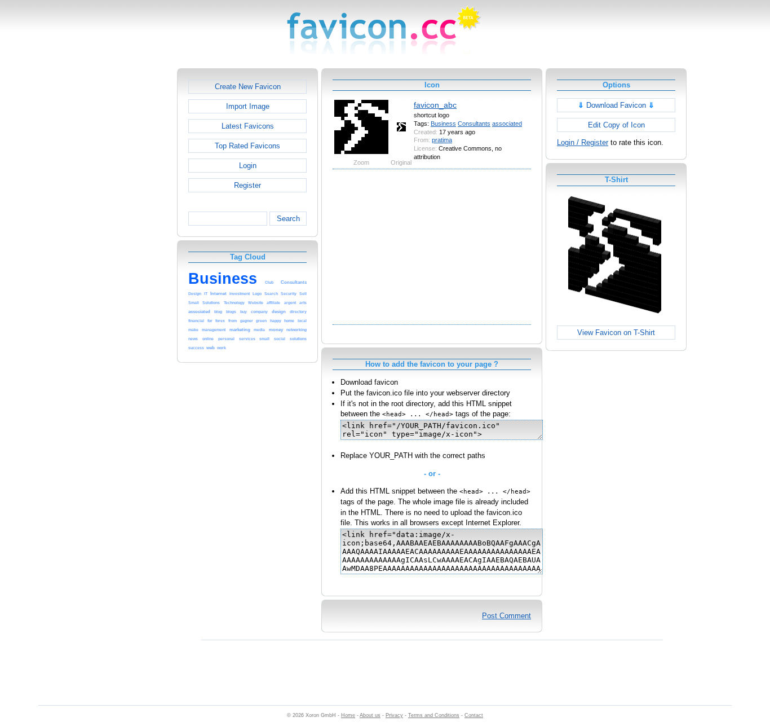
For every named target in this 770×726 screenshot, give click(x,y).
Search (288, 218)
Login (247, 165)
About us (370, 715)
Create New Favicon (248, 86)
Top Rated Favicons (247, 146)
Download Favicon (616, 105)
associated (507, 123)
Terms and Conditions (433, 715)
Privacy (394, 715)
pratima (442, 140)
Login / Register (582, 142)
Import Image (247, 106)
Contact (473, 715)
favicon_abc (435, 104)
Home (348, 715)
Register (247, 185)
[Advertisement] (128, 237)
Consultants (474, 123)
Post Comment (506, 615)
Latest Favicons (248, 126)
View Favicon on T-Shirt (616, 332)
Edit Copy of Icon (616, 125)
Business (443, 123)
